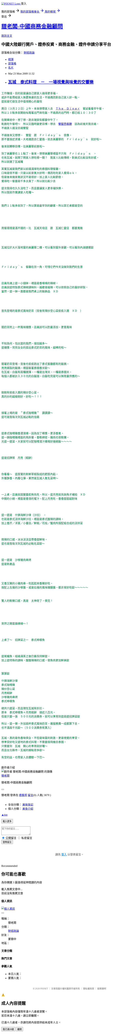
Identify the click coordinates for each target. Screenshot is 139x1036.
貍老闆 (5, 775)
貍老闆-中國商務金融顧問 (32, 26)
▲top (4, 814)
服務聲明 (101, 988)
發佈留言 (7, 842)
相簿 (11, 59)
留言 (30, 795)
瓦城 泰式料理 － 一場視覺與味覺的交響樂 (51, 82)
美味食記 (27, 804)
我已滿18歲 (8, 1029)
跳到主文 (6, 35)
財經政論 (29, 52)
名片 (11, 67)
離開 (19, 1029)
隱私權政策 (88, 988)
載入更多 (7, 821)
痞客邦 (23, 795)
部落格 (12, 63)
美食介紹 (27, 808)
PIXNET (44, 988)
